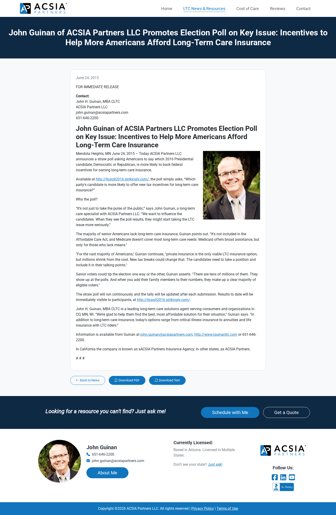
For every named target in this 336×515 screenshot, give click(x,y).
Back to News (89, 380)
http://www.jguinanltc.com (215, 334)
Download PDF (129, 380)
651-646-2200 (103, 454)
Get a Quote (286, 412)
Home (166, 8)
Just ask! (215, 464)
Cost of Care (247, 8)
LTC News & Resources (204, 8)
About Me (107, 472)
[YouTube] (292, 477)
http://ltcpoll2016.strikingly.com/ (122, 179)
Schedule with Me (230, 412)
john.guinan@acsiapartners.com (166, 334)
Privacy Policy (202, 508)
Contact (303, 8)
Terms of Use (227, 508)
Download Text (169, 380)
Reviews (277, 8)
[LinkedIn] (283, 477)
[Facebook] (274, 477)
